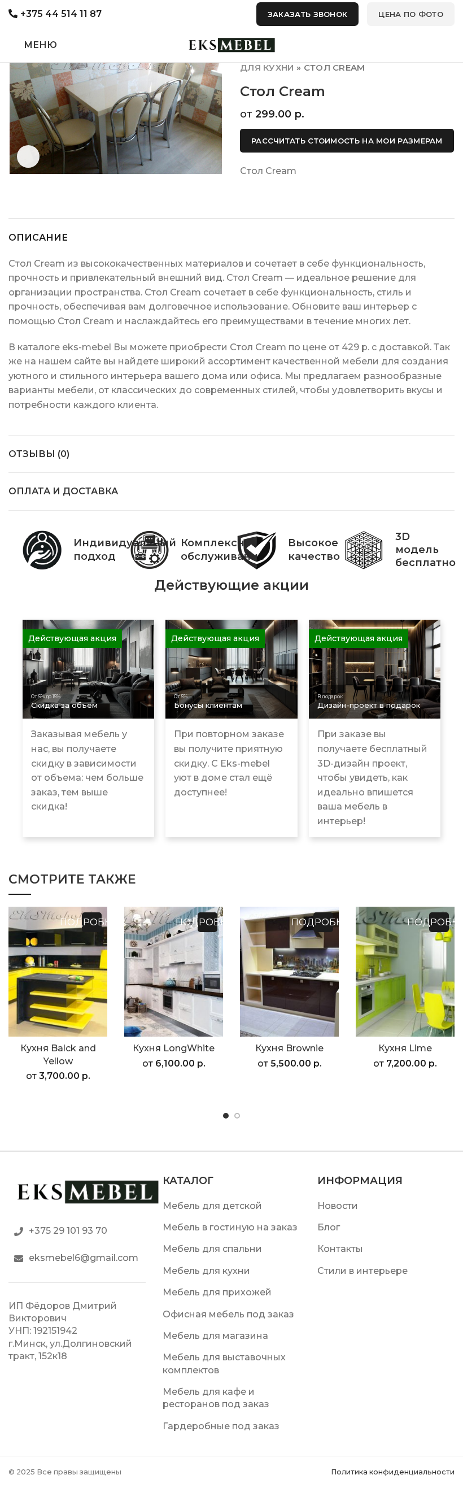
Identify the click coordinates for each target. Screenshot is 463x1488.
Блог (328, 1227)
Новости (337, 1205)
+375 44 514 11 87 (61, 13)
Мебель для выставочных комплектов (224, 1363)
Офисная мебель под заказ (228, 1314)
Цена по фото (410, 14)
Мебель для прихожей (217, 1292)
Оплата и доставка (63, 491)
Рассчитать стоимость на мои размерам (347, 140)
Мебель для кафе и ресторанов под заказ (216, 1397)
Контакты (340, 1248)
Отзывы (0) (38, 454)
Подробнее (92, 922)
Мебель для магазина (215, 1335)
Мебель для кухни (206, 1270)
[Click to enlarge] (28, 156)
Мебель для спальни (212, 1248)
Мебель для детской (212, 1205)
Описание (38, 237)
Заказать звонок (308, 14)
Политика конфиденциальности (393, 1472)
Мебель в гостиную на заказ (230, 1227)
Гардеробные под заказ (221, 1426)
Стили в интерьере (362, 1270)
